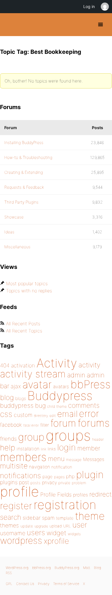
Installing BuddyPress (23, 142)
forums (94, 423)
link (43, 449)
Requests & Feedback (24, 187)
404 (4, 365)
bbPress (90, 384)
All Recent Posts (23, 323)
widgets (74, 534)
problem (79, 482)
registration (65, 504)
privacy (49, 482)
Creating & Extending (23, 172)
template (65, 518)
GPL (9, 584)
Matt (86, 568)
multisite (14, 466)
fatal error (31, 425)
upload (55, 526)
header (98, 439)
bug (40, 405)
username (12, 533)
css (6, 414)
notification (61, 467)
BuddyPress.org (9, 24)
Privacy (43, 584)
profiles (80, 495)
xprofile (56, 540)
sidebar (31, 518)
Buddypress (59, 395)
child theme (57, 406)
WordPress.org (17, 568)
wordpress (21, 540)
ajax (16, 386)
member (88, 448)
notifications (20, 475)
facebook (11, 425)
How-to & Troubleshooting (28, 157)
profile (19, 491)
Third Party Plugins (21, 202)
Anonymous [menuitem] (104, 6)
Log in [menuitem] (89, 6)
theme (90, 516)
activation (23, 365)
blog (7, 397)
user (79, 524)
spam (48, 518)
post (24, 482)
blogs (20, 398)
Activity (56, 363)
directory (41, 415)
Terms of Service (66, 584)
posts (35, 482)
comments (83, 405)
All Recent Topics (24, 331)
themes (9, 525)
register (16, 505)
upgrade (41, 526)
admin (76, 375)
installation (28, 449)
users (36, 532)
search (10, 517)
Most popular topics (27, 283)
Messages (93, 459)
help (7, 447)
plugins (9, 482)
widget (56, 533)
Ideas (9, 231)
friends (8, 438)
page (48, 476)
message (74, 459)
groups (68, 435)
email (67, 414)
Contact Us (25, 584)
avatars (61, 386)
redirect (100, 494)
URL (67, 526)
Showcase (14, 216)
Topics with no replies (29, 290)
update (26, 526)
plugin (90, 474)
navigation (39, 467)
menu (56, 459)
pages (59, 476)
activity (89, 365)
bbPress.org (41, 568)
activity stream (33, 374)
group (31, 437)
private (64, 482)
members (23, 457)
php (70, 476)
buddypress (17, 405)
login (66, 447)
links (52, 448)
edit (52, 415)
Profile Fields (56, 494)
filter (44, 425)
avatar (37, 384)
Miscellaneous (17, 246)
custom (23, 414)
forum (63, 423)
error (89, 413)
